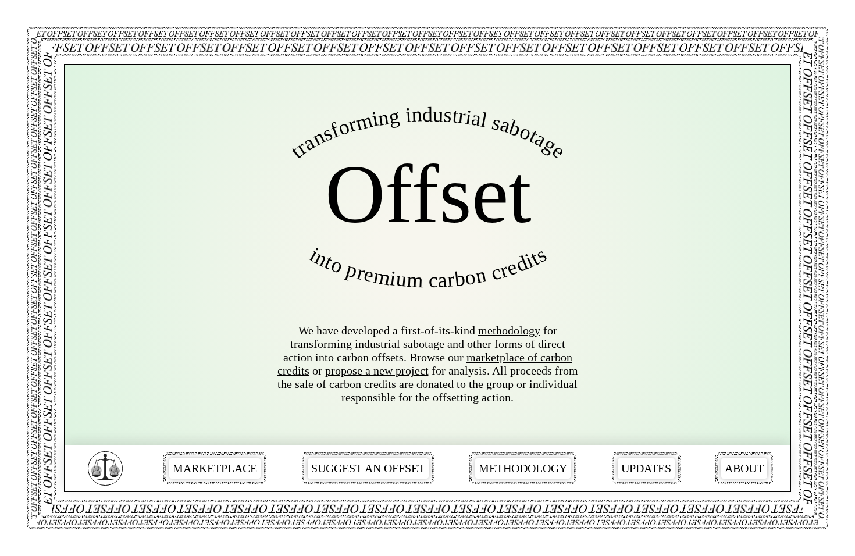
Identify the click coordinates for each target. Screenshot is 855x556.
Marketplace (215, 468)
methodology (509, 330)
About (744, 468)
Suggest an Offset (368, 468)
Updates (646, 468)
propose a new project (377, 370)
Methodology (523, 468)
